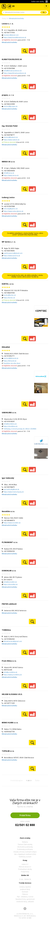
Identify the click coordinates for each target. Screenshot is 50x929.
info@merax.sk (9, 173)
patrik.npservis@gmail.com (13, 253)
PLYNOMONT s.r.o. (10, 542)
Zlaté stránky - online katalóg (4, 6)
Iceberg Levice (8, 197)
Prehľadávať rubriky (25, 869)
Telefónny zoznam (25, 857)
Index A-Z (25, 864)
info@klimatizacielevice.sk (12, 71)
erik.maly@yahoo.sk (10, 209)
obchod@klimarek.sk (11, 358)
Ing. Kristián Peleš (9, 126)
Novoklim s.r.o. (8, 511)
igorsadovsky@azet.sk (11, 489)
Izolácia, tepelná (25, 887)
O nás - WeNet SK (25, 879)
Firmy (4, 18)
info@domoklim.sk (10, 582)
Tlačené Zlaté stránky (25, 844)
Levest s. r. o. (7, 23)
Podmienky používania (25, 849)
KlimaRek (6, 347)
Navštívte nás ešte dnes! (12, 363)
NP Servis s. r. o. (9, 242)
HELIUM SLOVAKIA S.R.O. (12, 694)
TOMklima (6, 630)
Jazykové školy (25, 889)
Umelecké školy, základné (25, 902)
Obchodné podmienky (25, 847)
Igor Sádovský (8, 478)
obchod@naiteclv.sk (11, 137)
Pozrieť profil (24, 50)
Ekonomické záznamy (32, 50)
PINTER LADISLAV (9, 604)
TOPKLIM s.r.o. (8, 751)
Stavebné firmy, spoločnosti (25, 899)
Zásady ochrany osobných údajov (25, 852)
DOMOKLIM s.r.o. (9, 570)
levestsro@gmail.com (11, 35)
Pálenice (25, 894)
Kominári (25, 892)
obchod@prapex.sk (10, 106)
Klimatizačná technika (16, 18)
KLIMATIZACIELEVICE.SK (12, 59)
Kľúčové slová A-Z (25, 867)
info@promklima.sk (10, 672)
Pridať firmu (25, 815)
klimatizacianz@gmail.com (13, 641)
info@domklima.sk (10, 424)
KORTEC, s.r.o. (8, 284)
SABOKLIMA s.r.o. (9, 412)
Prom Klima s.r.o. (9, 661)
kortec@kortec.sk (10, 295)
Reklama (25, 842)
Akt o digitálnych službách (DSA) (25, 854)
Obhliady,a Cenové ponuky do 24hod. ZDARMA (20, 429)
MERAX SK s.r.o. (8, 161)
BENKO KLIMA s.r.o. (10, 722)
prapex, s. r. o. (8, 95)
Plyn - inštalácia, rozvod (25, 897)
